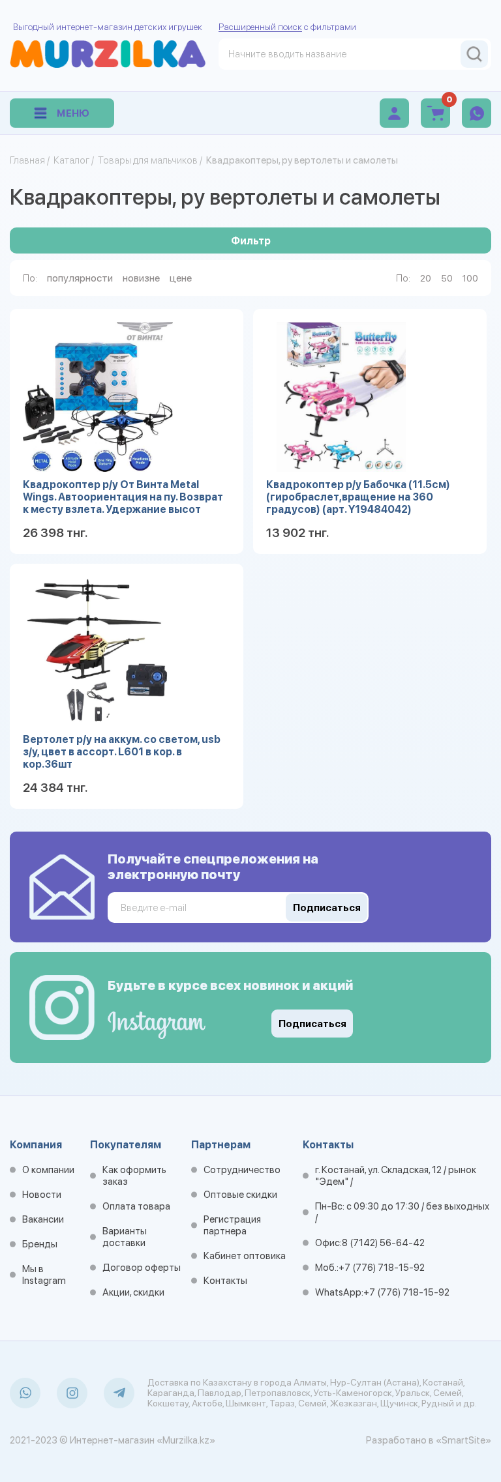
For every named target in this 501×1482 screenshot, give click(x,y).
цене (181, 278)
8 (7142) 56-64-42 (383, 1243)
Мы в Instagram (44, 1274)
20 (425, 278)
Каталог (71, 160)
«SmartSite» (463, 1440)
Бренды (39, 1244)
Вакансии (43, 1219)
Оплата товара (136, 1206)
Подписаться (312, 1024)
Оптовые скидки (240, 1194)
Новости (41, 1194)
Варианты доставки (124, 1237)
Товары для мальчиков (148, 160)
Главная (27, 160)
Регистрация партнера (232, 1225)
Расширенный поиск (260, 27)
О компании (48, 1170)
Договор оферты (141, 1267)
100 (470, 278)
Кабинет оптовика (245, 1256)
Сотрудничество (242, 1170)
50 (447, 278)
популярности (80, 278)
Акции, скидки (133, 1292)
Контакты (225, 1280)
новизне (141, 278)
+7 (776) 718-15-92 (382, 1267)
